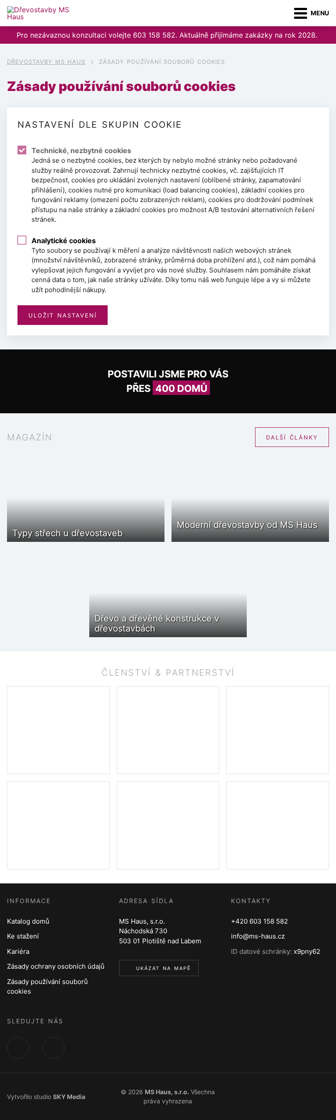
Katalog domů (28, 921)
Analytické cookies (64, 240)
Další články (292, 437)
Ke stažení (23, 936)
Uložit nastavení (62, 315)
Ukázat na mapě (163, 968)
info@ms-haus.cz (258, 936)
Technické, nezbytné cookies (81, 150)
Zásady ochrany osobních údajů (56, 966)
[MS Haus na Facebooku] (18, 1048)
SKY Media (69, 1096)
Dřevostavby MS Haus (46, 61)
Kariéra (18, 951)
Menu (320, 13)
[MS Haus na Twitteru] (54, 1048)
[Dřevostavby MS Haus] (46, 13)
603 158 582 (154, 35)
